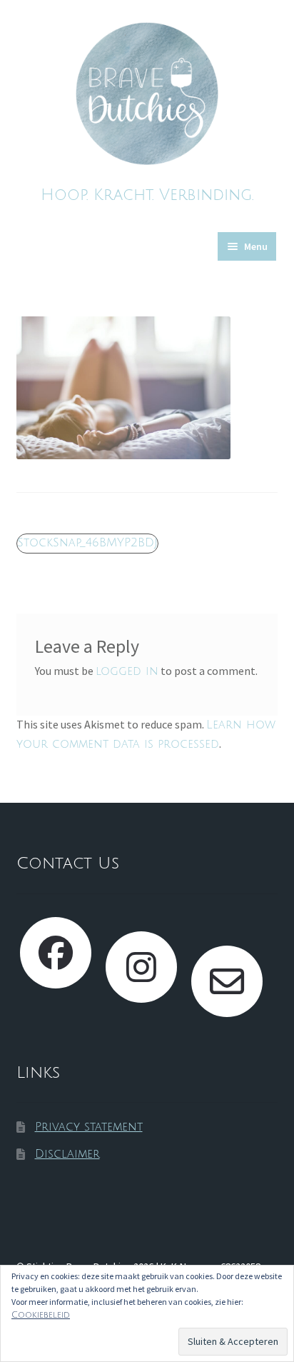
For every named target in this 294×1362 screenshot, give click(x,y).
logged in (127, 671)
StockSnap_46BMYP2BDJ (87, 545)
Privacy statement (89, 1127)
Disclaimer (67, 1154)
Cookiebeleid (40, 1315)
